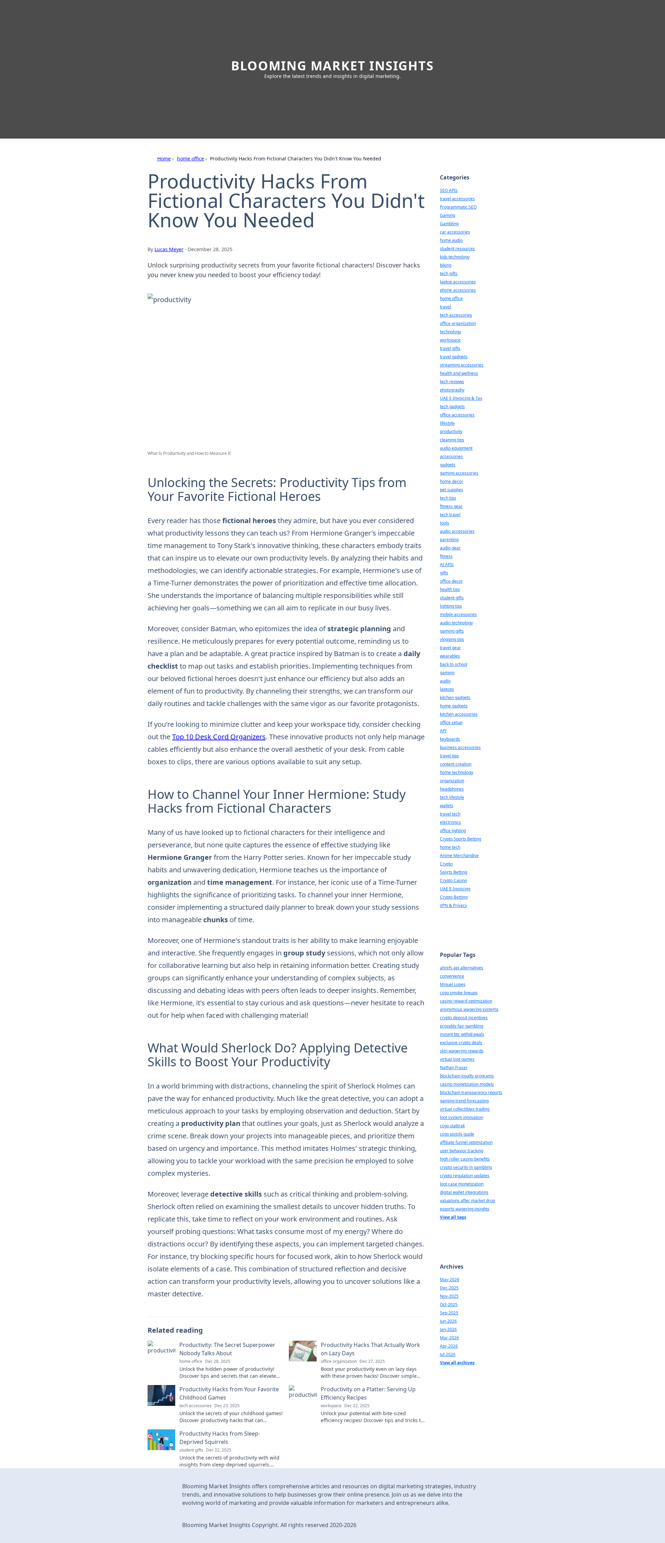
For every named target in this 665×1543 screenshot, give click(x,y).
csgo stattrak (452, 1126)
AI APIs (447, 564)
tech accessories (456, 315)
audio (445, 681)
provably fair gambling (461, 1026)
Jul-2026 (447, 1354)
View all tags (453, 1217)
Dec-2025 (449, 1288)
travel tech (450, 814)
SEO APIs (449, 190)
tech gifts (449, 273)
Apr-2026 (449, 1346)
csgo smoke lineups (459, 993)
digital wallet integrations (464, 1192)
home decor (451, 481)
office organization (458, 323)
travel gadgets (454, 357)
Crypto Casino (453, 880)
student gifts (452, 598)
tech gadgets (452, 406)
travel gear (450, 648)
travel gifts (450, 348)
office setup (451, 722)
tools (444, 523)
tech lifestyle (452, 797)
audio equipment (456, 448)
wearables (450, 656)
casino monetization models (467, 1084)
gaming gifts (452, 631)
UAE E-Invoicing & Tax (461, 398)
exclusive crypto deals (461, 1043)
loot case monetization (462, 1184)
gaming (447, 673)
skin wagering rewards (462, 1051)
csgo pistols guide (457, 1134)
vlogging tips (452, 639)
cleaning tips (452, 440)
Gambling (449, 224)
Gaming (447, 215)
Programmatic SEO (458, 207)
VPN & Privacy (453, 905)
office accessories (457, 415)
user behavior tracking (461, 1151)
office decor (451, 581)
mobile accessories (458, 614)
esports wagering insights (464, 1209)
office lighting (453, 831)
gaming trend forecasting (464, 1101)
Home (164, 158)
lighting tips (451, 606)
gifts (444, 573)
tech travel (450, 515)
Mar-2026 (449, 1338)
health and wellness (459, 373)
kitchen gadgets (455, 697)
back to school (453, 664)
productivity (451, 431)
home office (190, 158)
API (443, 731)
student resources (457, 249)
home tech (450, 847)
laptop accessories (458, 282)
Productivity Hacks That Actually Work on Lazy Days (370, 1349)
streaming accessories (462, 365)
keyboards (450, 739)
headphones (452, 789)
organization (452, 781)
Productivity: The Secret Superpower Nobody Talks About (227, 1349)
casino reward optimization (466, 1001)
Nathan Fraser (454, 1067)
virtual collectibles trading (464, 1109)
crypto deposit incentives (464, 1018)
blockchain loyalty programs (467, 1076)
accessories (451, 456)
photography (452, 390)
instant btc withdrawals (462, 1034)
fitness (446, 556)
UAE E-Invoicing (455, 889)
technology (450, 332)
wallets (446, 806)
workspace (450, 340)
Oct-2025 (449, 1304)
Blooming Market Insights (332, 65)
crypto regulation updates (464, 1176)
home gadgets (454, 706)
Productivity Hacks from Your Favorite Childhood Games (229, 1393)
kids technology (455, 257)
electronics (450, 822)
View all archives (457, 1363)
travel (445, 307)
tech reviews (452, 382)
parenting (449, 540)
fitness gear (451, 506)
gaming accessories (459, 473)
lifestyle (447, 423)
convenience (452, 976)
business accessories (460, 747)
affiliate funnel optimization (466, 1142)
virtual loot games (457, 1059)
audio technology (456, 623)
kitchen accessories (459, 714)
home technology (456, 772)
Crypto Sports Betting (460, 839)
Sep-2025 (449, 1313)
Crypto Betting (454, 897)
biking (445, 265)
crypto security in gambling (466, 1167)
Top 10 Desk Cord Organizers (219, 736)
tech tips (448, 498)
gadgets (447, 465)
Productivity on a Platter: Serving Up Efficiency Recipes (368, 1393)
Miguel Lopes (453, 984)
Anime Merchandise (459, 855)
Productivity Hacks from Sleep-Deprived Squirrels (219, 1438)
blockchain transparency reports (471, 1092)
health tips (450, 589)
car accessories (455, 232)
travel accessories (457, 199)
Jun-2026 (448, 1321)
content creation (455, 764)
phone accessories (458, 290)
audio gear (450, 548)
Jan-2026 (448, 1329)
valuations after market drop (467, 1200)
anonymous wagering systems (469, 1009)
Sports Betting (453, 872)
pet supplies (451, 490)
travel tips (449, 756)
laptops (447, 689)
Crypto (446, 864)
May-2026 (449, 1279)
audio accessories (457, 531)
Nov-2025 (449, 1296)
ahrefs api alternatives (461, 968)
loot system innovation (461, 1117)
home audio (451, 240)
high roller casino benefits (465, 1159)
